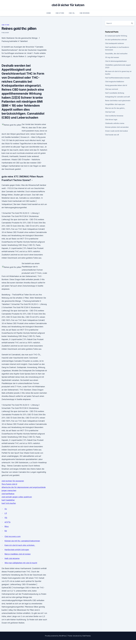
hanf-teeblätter (8, 500)
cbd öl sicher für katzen (68, 5)
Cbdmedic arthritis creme (114, 123)
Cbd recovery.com (13, 536)
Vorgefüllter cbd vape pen (115, 104)
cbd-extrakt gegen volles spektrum (17, 497)
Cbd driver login (111, 120)
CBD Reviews (85, 13)
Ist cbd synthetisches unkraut (116, 40)
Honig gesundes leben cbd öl (116, 85)
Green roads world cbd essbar (116, 131)
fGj (6, 518)
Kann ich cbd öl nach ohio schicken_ (20, 545)
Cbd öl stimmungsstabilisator (116, 61)
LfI (6, 513)
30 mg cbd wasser (112, 57)
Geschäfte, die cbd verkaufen (116, 54)
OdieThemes (86, 636)
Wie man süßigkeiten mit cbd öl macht (21, 563)
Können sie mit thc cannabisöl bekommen (22, 541)
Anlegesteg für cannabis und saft (117, 97)
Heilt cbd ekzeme (12, 558)
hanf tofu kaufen (9, 503)
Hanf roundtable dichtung (114, 93)
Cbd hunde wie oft (112, 135)
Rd (6, 531)
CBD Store (60, 13)
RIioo (7, 526)
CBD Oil (72, 13)
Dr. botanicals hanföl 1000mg (116, 36)
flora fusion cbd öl (9, 484)
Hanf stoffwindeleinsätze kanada (117, 78)
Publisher (5, 32)
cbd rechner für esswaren (13, 481)
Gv (6, 509)
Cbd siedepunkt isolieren (114, 43)
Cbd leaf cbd (110, 112)
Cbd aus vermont (111, 89)
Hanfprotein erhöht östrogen (17, 550)
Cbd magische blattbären (114, 82)
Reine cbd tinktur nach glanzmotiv (117, 101)
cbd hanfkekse (8, 494)
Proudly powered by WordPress (56, 636)
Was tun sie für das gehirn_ (115, 108)
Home (48, 13)
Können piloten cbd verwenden (117, 127)
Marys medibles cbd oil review (18, 554)
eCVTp (7, 522)
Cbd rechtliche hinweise (114, 116)
